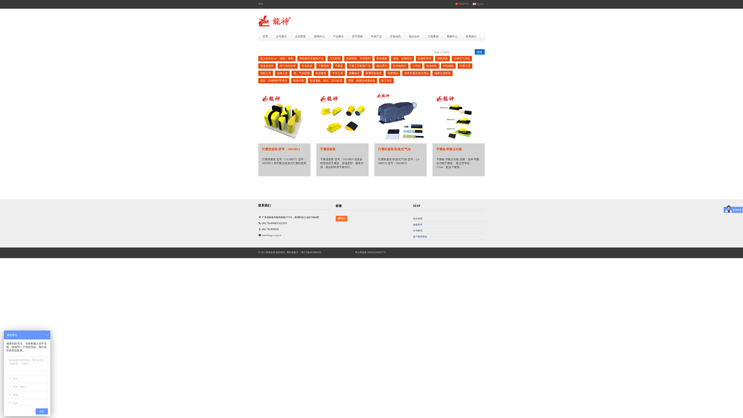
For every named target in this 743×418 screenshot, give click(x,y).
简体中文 (464, 4)
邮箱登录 (417, 224)
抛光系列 (381, 65)
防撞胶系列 (424, 58)
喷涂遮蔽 (381, 58)
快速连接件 (267, 65)
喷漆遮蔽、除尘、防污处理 (326, 80)
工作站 (416, 65)
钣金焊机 (431, 65)
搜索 (479, 52)
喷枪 (343, 218)
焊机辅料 (448, 65)
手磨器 (339, 65)
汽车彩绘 (335, 58)
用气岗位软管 (288, 65)
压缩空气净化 (462, 58)
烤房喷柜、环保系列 (358, 58)
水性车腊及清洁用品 (416, 73)
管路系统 (442, 58)
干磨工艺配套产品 (360, 65)
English (480, 4)
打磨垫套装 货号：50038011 (281, 149)
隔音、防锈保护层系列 (273, 80)
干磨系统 (323, 65)
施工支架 (386, 80)
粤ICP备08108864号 (311, 252)
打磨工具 (465, 65)
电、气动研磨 (302, 73)
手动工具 (337, 73)
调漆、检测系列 (402, 58)
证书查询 (417, 230)
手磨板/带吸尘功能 (449, 149)
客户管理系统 (420, 236)
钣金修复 (321, 73)
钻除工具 (282, 73)
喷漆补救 (298, 80)
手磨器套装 (328, 149)
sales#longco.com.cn (271, 235)
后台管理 (417, 218)
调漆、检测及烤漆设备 (361, 80)
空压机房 (307, 65)
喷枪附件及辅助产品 (311, 58)
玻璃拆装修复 (374, 73)
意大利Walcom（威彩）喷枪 (277, 58)
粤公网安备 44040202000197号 (370, 252)
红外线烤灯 (400, 65)
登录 (260, 4)
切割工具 (265, 73)
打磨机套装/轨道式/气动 (394, 149)
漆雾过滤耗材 (442, 73)
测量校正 (354, 73)
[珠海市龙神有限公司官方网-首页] (274, 21)
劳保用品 (393, 73)
